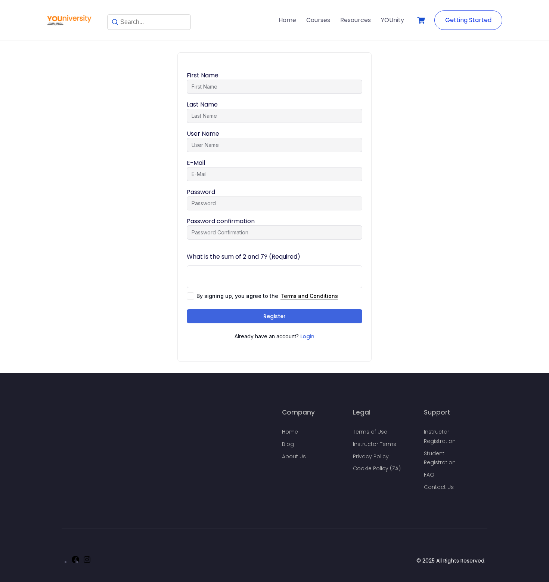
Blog (288, 444)
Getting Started (468, 20)
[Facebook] (75, 562)
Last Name (202, 105)
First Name (202, 75)
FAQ (429, 474)
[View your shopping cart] (422, 20)
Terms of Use (370, 431)
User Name (203, 134)
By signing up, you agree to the (267, 296)
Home (287, 20)
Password (201, 192)
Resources (355, 20)
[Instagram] (87, 562)
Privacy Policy (371, 456)
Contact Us (439, 487)
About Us (294, 456)
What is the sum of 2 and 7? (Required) (243, 256)
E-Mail (196, 163)
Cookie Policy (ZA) (377, 468)
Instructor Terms (374, 444)
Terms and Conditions (309, 296)
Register (274, 316)
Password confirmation (221, 221)
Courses (318, 20)
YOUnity (392, 20)
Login (307, 336)
